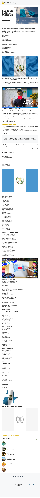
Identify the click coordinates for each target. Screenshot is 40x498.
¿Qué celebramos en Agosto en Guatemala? (12, 435)
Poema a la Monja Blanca (12, 449)
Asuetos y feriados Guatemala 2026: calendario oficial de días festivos (20, 443)
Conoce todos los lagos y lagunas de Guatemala (13, 437)
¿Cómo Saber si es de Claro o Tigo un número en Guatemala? (18, 464)
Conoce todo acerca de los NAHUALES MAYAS (16, 470)
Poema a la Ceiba (10, 454)
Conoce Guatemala (6, 20)
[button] (34, 2)
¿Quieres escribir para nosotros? (6, 484)
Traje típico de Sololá (11, 459)
